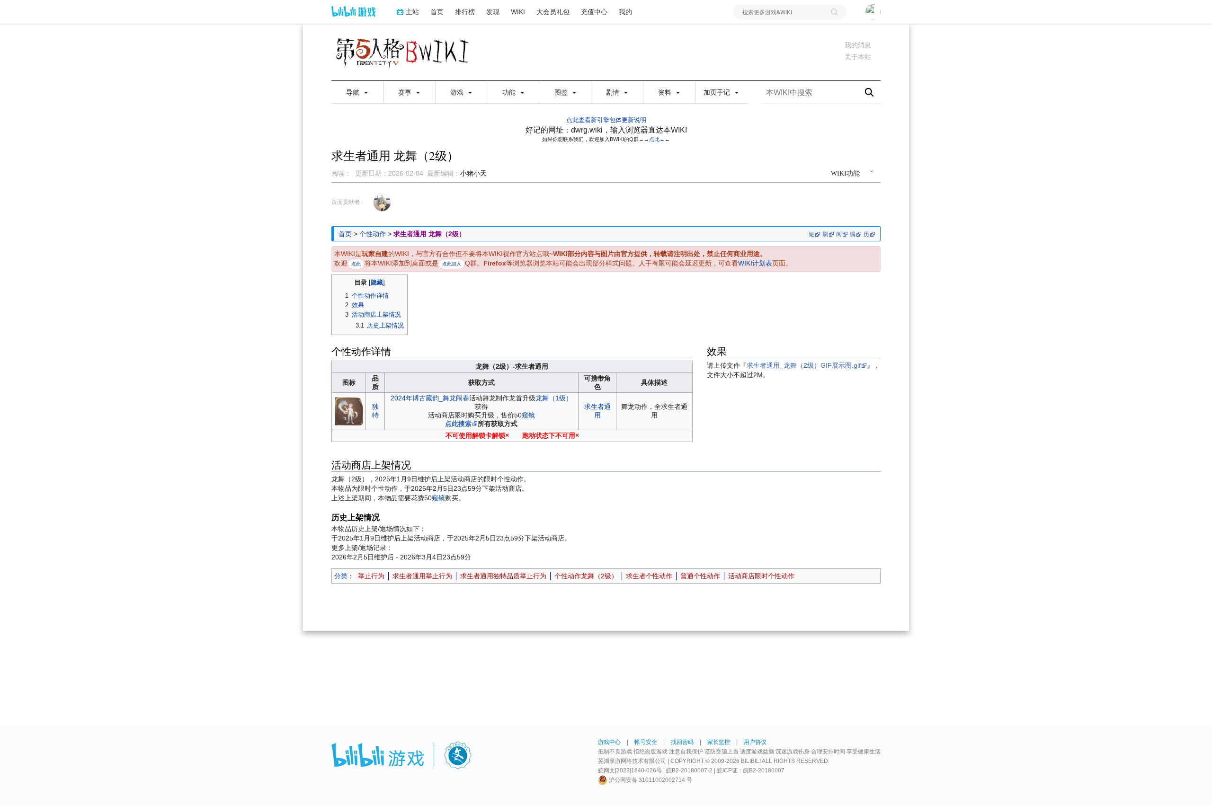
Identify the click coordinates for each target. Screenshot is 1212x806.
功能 (509, 92)
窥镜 (528, 415)
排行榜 (465, 12)
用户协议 (755, 742)
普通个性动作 (700, 576)
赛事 (405, 92)
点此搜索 (458, 423)
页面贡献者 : (347, 202)
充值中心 (594, 12)
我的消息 (858, 45)
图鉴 (562, 92)
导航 (353, 92)
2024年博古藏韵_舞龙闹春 (430, 398)
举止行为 (371, 576)
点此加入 (451, 263)
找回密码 (682, 742)
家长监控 (718, 742)
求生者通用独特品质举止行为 (503, 576)
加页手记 (718, 92)
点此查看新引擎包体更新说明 (606, 120)
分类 (341, 576)
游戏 (457, 92)
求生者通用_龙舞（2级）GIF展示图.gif (804, 365)
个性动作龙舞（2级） (586, 576)
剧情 (613, 92)
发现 (492, 12)
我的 (625, 12)
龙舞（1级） (553, 398)
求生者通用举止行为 (422, 576)
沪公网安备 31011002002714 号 (649, 780)
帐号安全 (645, 742)
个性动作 (372, 234)
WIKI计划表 (755, 263)
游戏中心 (609, 742)
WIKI (518, 12)
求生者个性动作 (649, 576)
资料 (665, 92)
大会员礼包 (553, 12)
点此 (654, 139)
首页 (437, 12)
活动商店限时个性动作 (761, 576)
